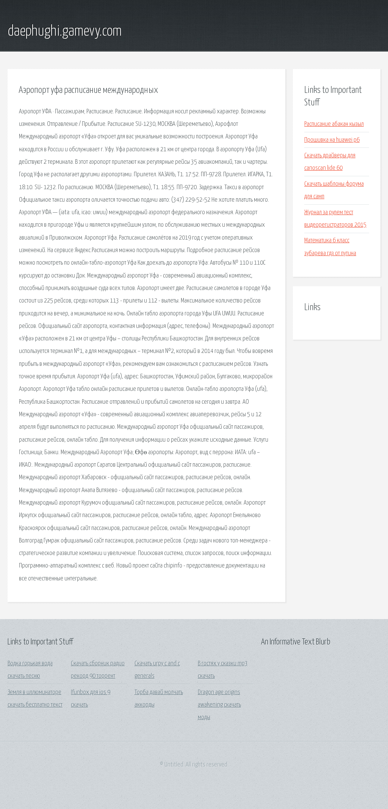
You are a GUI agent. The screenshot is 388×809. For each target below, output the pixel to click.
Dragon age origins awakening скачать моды (219, 705)
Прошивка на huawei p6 (332, 140)
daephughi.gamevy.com (65, 31)
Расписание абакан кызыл (334, 124)
